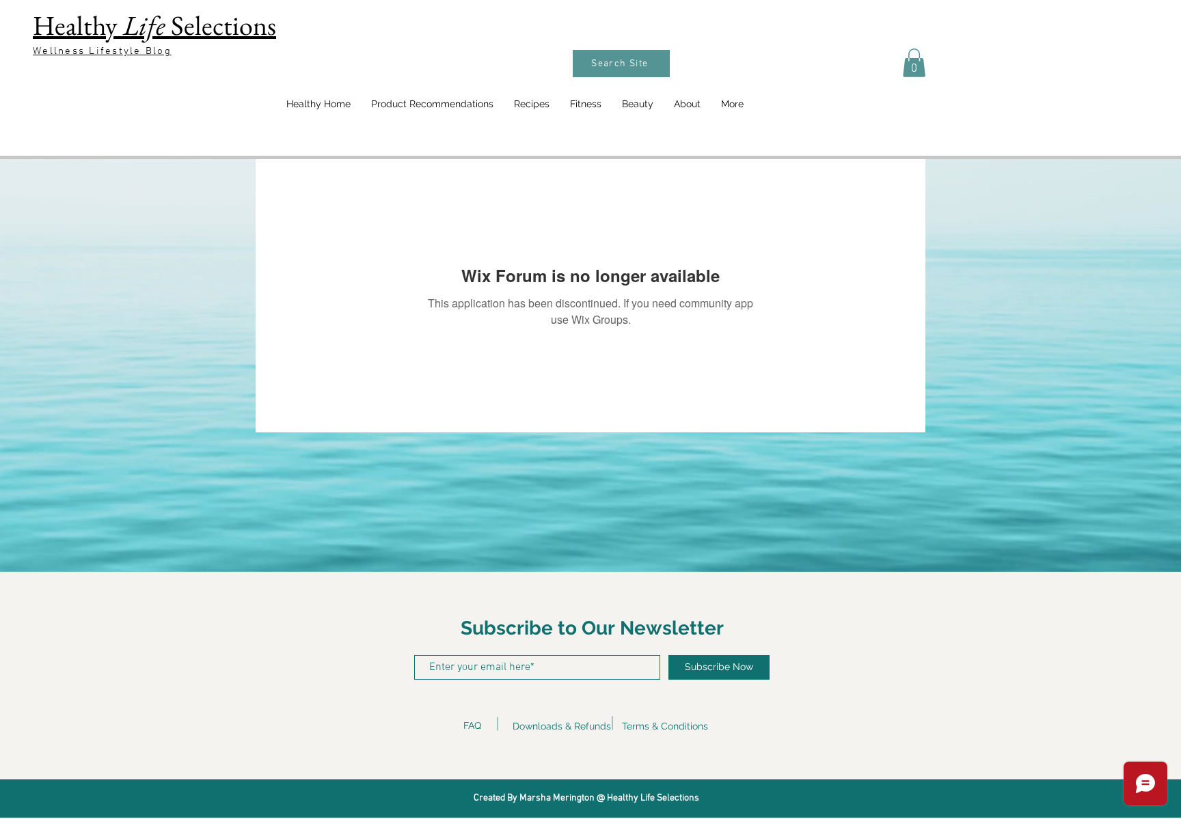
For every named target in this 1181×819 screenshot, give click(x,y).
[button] (914, 62)
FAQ (472, 725)
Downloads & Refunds (562, 726)
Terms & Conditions (665, 726)
